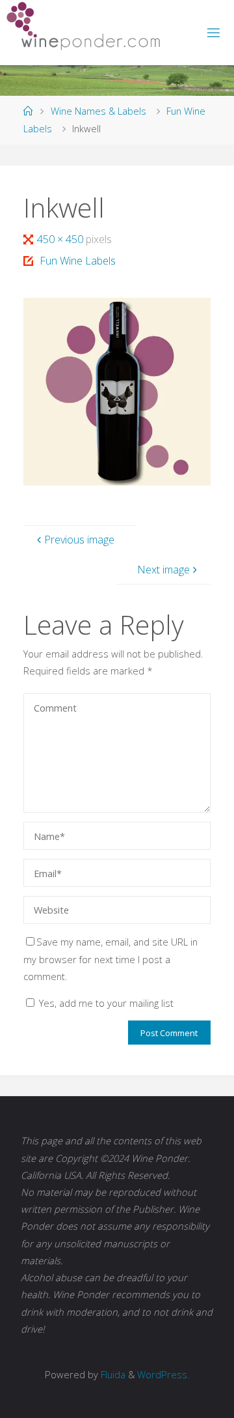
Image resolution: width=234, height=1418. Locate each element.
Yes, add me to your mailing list (105, 1002)
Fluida (111, 1374)
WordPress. (163, 1374)
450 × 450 (61, 239)
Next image (163, 569)
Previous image (79, 539)
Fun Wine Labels (77, 260)
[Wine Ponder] (83, 26)
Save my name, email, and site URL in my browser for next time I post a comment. (110, 958)
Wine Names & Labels (98, 110)
